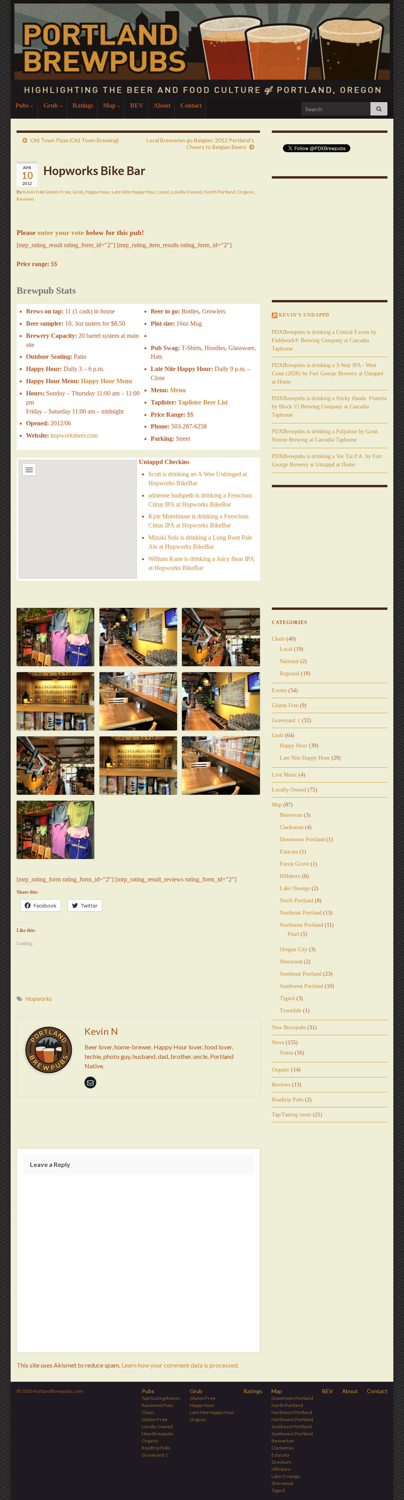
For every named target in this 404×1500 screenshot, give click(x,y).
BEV (137, 105)
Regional (289, 673)
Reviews (25, 199)
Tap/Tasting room (291, 1115)
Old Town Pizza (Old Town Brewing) (74, 140)
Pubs (22, 105)
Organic (246, 192)
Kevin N (31, 192)
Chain (278, 639)
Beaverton (291, 815)
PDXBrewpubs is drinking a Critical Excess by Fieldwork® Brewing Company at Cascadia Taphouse (324, 340)
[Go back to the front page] (202, 49)
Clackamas (291, 827)
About (161, 105)
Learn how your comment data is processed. (180, 1365)
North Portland (220, 192)
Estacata (289, 852)
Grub (51, 105)
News (278, 1042)
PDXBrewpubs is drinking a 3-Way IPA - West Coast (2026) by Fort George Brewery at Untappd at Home (327, 373)
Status (286, 1053)
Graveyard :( (286, 720)
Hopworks (39, 998)
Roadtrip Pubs (287, 1100)
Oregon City (293, 949)
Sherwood (291, 962)
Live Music (284, 775)
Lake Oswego (295, 888)
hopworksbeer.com (74, 435)
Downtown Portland (302, 839)
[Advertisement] (138, 1124)
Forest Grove (294, 864)
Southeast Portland (301, 974)
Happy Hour (97, 192)
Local (163, 192)
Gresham (281, 1462)
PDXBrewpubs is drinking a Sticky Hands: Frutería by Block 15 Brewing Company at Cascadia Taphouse (329, 406)
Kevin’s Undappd (304, 315)
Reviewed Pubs (158, 1405)
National (289, 661)
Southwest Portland (301, 986)
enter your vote (60, 233)
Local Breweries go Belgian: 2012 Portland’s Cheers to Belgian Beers (200, 143)
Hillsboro (290, 876)
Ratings (83, 105)
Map (110, 105)
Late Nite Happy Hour (134, 192)
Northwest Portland (301, 925)
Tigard (287, 998)
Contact (191, 105)
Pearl (293, 934)
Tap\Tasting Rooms (161, 1398)
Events (279, 690)
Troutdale (290, 1011)
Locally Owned (186, 192)
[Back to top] (386, 1482)
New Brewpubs (289, 1027)
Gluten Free (58, 192)
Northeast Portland (301, 913)
